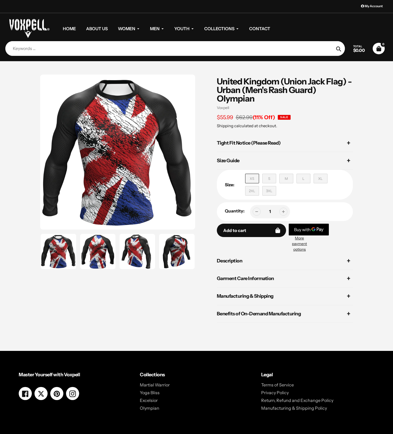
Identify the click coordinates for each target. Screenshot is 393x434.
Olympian (149, 408)
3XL (269, 191)
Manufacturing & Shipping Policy (294, 408)
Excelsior (149, 400)
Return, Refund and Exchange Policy (297, 400)
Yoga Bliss (150, 392)
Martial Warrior (155, 384)
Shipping (225, 125)
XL (320, 178)
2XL (252, 191)
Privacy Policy (275, 392)
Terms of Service (277, 384)
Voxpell (223, 107)
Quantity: (235, 211)
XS (252, 178)
